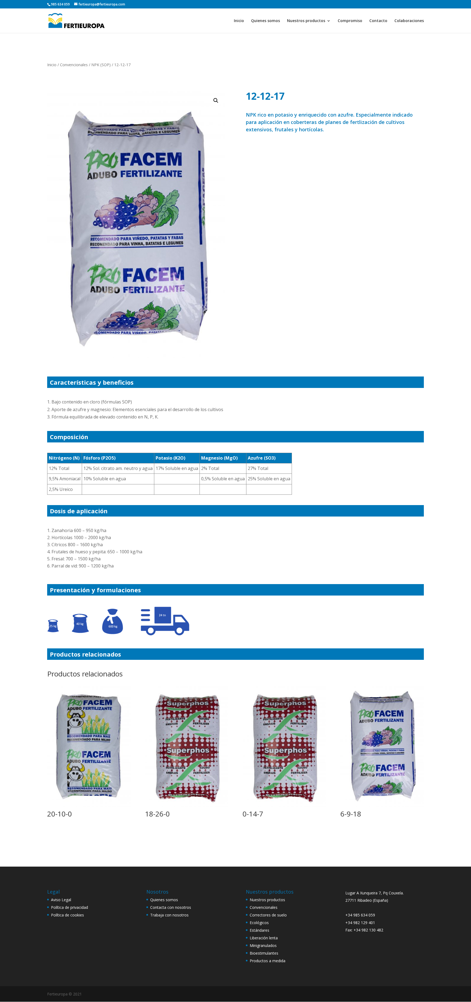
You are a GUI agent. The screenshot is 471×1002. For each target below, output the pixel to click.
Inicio (239, 21)
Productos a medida (267, 960)
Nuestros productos (306, 21)
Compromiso (350, 21)
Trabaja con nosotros (169, 915)
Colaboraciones (409, 21)
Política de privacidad (69, 907)
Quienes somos (265, 21)
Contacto (378, 21)
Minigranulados (263, 945)
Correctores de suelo (268, 915)
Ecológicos (259, 922)
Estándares (259, 930)
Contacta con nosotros (170, 907)
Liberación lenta (264, 937)
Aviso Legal (61, 899)
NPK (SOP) (101, 64)
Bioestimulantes (264, 953)
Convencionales (74, 64)
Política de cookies (67, 915)
